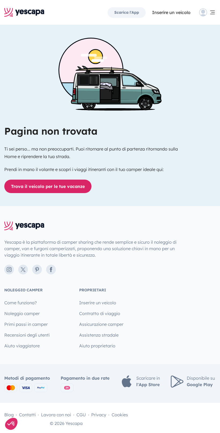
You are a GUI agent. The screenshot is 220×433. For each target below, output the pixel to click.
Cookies (120, 414)
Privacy (98, 414)
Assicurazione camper (101, 324)
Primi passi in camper (26, 324)
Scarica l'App (126, 12)
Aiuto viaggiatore (22, 345)
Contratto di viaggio (99, 313)
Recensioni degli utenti (27, 335)
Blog (9, 414)
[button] (11, 423)
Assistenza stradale (99, 335)
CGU (81, 414)
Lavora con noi (56, 414)
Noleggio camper (22, 313)
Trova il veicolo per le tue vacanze (48, 186)
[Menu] (207, 12)
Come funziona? (20, 302)
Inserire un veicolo (171, 12)
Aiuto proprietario (97, 345)
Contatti (27, 414)
